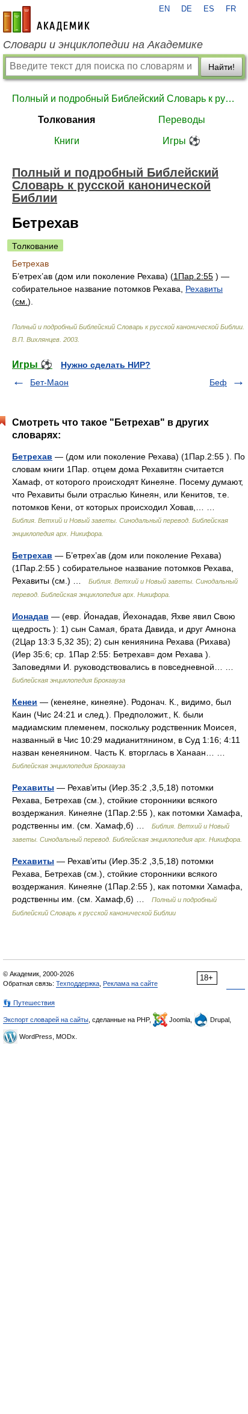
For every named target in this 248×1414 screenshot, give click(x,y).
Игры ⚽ (181, 141)
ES (208, 9)
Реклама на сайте (130, 983)
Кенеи (24, 702)
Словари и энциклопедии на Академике (103, 45)
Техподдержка (77, 983)
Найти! (221, 67)
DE (186, 9)
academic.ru (46, 19)
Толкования (66, 120)
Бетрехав (32, 456)
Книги (66, 141)
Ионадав (30, 616)
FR (231, 9)
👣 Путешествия (29, 1002)
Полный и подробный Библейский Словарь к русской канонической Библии (124, 98)
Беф (218, 382)
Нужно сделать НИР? (105, 365)
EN (164, 9)
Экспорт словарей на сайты (45, 1019)
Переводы (181, 120)
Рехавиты (204, 289)
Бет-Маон (49, 382)
